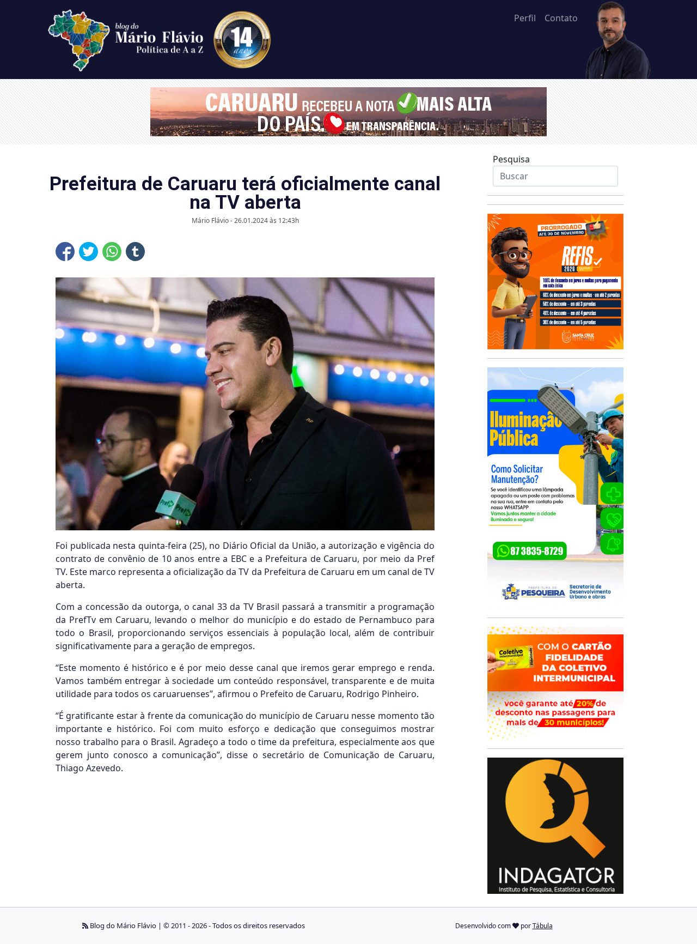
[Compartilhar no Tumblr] (135, 251)
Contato (561, 18)
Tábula (543, 925)
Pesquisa (511, 159)
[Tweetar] (88, 251)
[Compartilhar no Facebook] (65, 251)
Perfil (525, 18)
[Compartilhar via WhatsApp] (111, 251)
